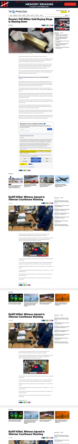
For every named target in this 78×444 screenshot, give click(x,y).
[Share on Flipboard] (51, 25)
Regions (19, 15)
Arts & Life (32, 15)
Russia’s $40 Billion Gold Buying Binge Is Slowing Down (30, 20)
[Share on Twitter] (44, 25)
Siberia (26, 283)
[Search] (69, 15)
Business (24, 15)
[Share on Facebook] (42, 25)
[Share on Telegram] (45, 25)
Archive (41, 15)
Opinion (28, 15)
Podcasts (37, 15)
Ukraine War (15, 15)
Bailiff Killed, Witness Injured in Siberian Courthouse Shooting (26, 198)
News (11, 15)
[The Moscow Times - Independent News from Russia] (17, 11)
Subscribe (49, 129)
